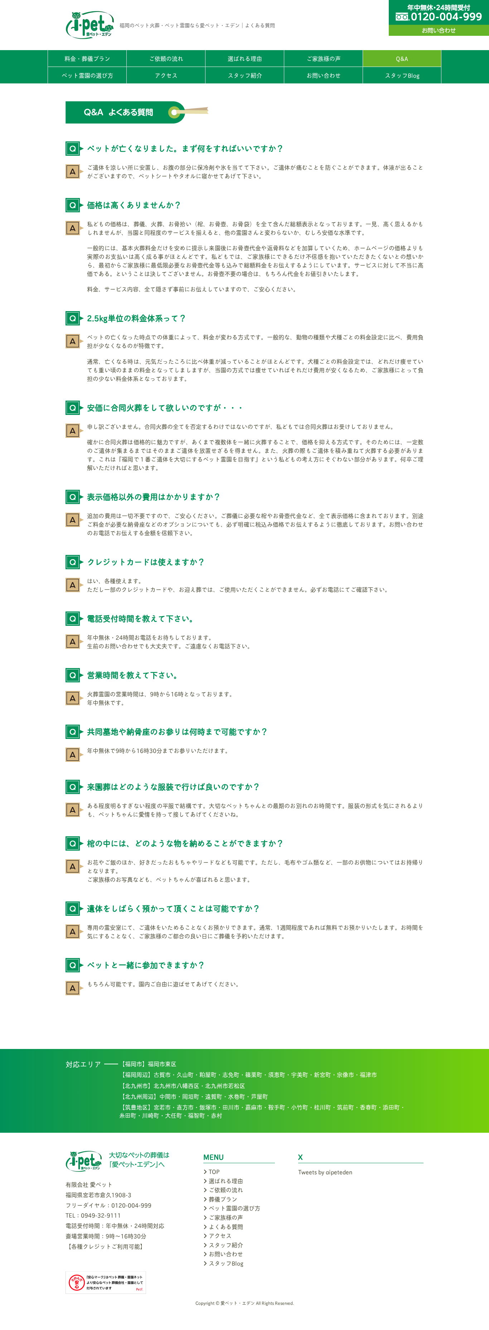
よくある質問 (226, 1226)
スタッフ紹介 (245, 75)
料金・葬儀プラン (87, 58)
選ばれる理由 (245, 58)
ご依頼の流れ (166, 58)
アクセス (166, 75)
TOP (214, 1171)
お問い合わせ (323, 75)
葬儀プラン (223, 1198)
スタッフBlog (402, 75)
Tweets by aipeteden (325, 1171)
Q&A (402, 58)
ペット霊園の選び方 (87, 75)
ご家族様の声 (323, 58)
